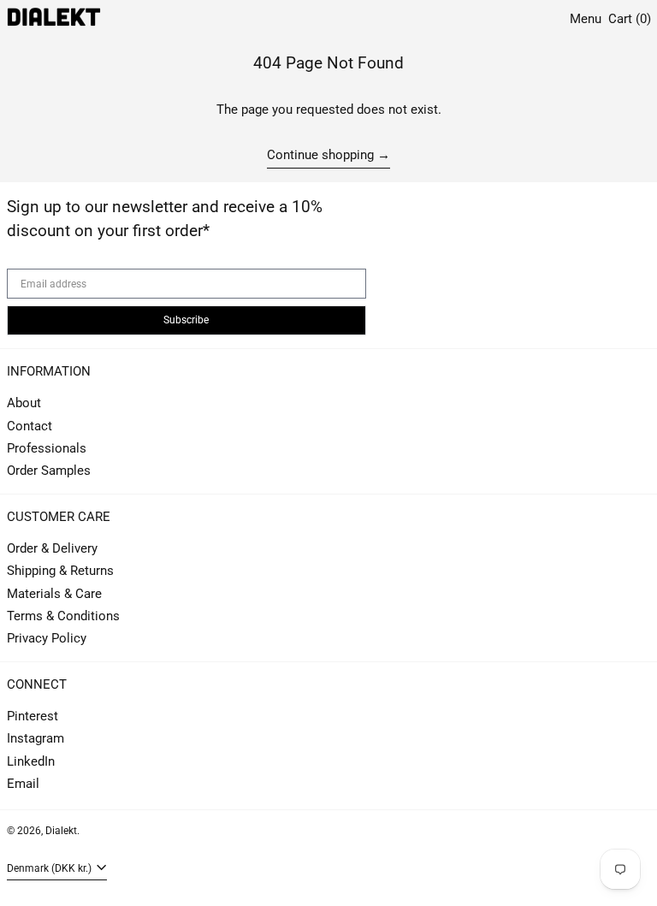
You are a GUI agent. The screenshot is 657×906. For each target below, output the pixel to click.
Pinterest (32, 716)
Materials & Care (54, 593)
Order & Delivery (52, 548)
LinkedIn (31, 761)
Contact (29, 426)
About (24, 403)
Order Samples (49, 470)
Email (23, 783)
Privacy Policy (46, 638)
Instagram (35, 738)
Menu (585, 19)
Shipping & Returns (60, 570)
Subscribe (186, 320)
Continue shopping (320, 155)
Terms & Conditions (63, 616)
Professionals (46, 448)
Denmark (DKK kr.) (50, 868)
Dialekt (61, 831)
